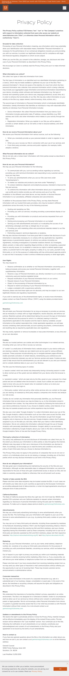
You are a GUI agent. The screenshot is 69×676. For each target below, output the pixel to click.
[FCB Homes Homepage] (5, 8)
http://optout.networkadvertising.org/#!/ (24, 535)
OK (60, 669)
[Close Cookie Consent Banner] (67, 664)
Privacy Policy (37, 671)
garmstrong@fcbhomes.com (13, 303)
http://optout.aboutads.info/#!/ (53, 535)
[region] (34, 2)
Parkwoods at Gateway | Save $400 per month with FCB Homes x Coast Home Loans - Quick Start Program (33, 2)
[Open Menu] (64, 8)
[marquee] (34, 2)
